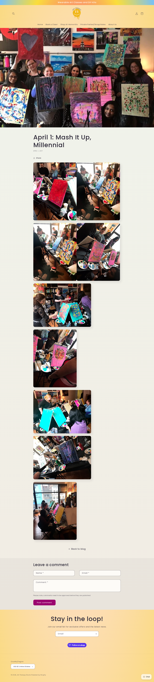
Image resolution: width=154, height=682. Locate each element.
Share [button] (38, 158)
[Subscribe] (96, 634)
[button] (13, 13)
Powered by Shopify (38, 675)
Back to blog (78, 548)
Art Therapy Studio (24, 675)
